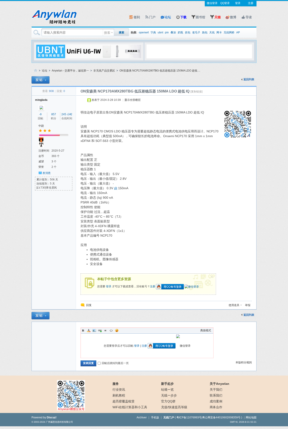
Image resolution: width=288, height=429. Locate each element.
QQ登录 (225, 3)
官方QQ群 (168, 401)
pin (167, 32)
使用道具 (234, 305)
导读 (248, 17)
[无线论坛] (54, 23)
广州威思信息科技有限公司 (59, 422)
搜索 (107, 33)
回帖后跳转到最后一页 (115, 363)
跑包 (204, 32)
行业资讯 (118, 389)
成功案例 (216, 401)
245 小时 (66, 114)
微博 (233, 17)
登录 (238, 3)
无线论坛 (35, 70)
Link (100, 330)
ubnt (160, 32)
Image (94, 330)
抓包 (187, 32)
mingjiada (41, 99)
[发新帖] (41, 80)
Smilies (117, 330)
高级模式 (205, 330)
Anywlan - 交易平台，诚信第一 (70, 70)
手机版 (155, 417)
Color (88, 330)
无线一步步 (169, 395)
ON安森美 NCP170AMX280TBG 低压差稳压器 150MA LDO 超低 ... (159, 70)
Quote (105, 330)
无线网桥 (229, 32)
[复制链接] (196, 91)
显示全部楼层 (132, 99)
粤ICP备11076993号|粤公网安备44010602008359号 (208, 417)
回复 (89, 305)
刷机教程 (118, 395)
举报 (247, 305)
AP (238, 32)
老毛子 (196, 32)
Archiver (142, 417)
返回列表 (248, 79)
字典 (153, 32)
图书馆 (200, 17)
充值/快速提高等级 (174, 407)
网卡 (219, 32)
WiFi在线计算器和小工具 (129, 407)
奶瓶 (180, 32)
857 (53, 114)
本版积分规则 (244, 362)
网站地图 (251, 417)
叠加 (173, 32)
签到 (137, 17)
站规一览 (167, 389)
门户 (152, 17)
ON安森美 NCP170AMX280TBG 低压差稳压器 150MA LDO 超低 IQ (135, 91)
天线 (212, 32)
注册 (250, 3)
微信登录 (212, 3)
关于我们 (216, 389)
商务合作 (216, 407)
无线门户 (168, 417)
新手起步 (167, 383)
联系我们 (216, 395)
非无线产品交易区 (104, 70)
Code (111, 330)
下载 (183, 17)
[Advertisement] (199, 51)
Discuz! (51, 417)
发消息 (47, 173)
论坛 (168, 17)
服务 (115, 383)
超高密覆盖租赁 (123, 401)
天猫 (217, 17)
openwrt (144, 32)
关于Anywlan (219, 383)
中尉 (41, 125)
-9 (40, 114)
